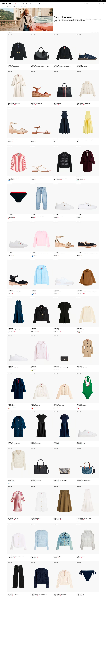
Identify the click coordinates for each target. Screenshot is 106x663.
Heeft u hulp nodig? (68, 632)
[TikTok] (100, 661)
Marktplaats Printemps (48, 645)
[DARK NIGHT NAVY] (32, 256)
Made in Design (47, 649)
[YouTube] (104, 661)
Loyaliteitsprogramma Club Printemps (51, 643)
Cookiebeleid (38, 661)
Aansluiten (46, 651)
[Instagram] (98, 661)
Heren (59, 21)
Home (8, 6)
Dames (11, 6)
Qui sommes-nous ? (48, 640)
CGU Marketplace (66, 646)
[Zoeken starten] (84, 3)
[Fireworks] (32, 408)
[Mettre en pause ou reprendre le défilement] (2, 0)
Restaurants (82, 651)
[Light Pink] (78, 332)
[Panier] (103, 3)
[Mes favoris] (101, 3)
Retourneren (49, 632)
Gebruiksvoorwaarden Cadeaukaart (69, 648)
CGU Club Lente (65, 645)
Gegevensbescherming (67, 651)
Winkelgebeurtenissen (84, 649)
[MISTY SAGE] (79, 332)
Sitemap (51, 661)
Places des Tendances (48, 646)
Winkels (99, 0)
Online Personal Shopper (84, 645)
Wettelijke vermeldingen (67, 649)
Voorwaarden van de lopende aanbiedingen (70, 642)
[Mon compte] (99, 3)
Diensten (102, 0)
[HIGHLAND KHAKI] (78, 180)
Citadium (46, 648)
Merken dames (15, 6)
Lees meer (3, 624)
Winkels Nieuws (83, 648)
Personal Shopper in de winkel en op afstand (88, 643)
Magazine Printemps (83, 646)
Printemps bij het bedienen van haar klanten (88, 640)
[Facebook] (96, 661)
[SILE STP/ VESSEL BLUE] (9, 180)
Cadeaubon (82, 642)
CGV (63, 643)
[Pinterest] (102, 661)
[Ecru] (33, 294)
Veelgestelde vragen (66, 640)
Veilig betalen (14, 632)
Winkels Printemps (48, 642)
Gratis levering (32, 632)
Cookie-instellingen (45, 661)
